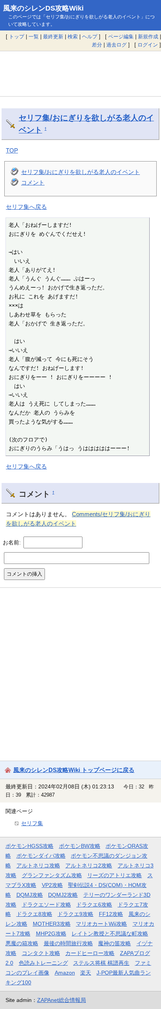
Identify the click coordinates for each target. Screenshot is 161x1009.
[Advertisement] (80, 73)
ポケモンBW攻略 (79, 846)
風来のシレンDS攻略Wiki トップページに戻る (73, 770)
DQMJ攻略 (29, 895)
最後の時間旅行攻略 (68, 943)
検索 (73, 36)
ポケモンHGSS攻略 (29, 846)
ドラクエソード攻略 (46, 904)
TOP (12, 150)
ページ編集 (121, 36)
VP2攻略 (52, 885)
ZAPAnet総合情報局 (61, 1000)
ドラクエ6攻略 (94, 904)
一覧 (34, 36)
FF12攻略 (111, 914)
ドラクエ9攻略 (75, 914)
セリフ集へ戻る (26, 206)
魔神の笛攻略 (114, 943)
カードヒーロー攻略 (89, 953)
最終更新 (53, 36)
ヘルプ (89, 36)
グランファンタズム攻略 (52, 875)
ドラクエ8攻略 (34, 914)
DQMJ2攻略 (63, 895)
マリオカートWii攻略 (101, 924)
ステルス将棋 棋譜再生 (101, 963)
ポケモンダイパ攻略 (41, 856)
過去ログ (116, 45)
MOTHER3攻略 (52, 924)
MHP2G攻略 (51, 933)
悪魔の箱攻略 (21, 943)
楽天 (85, 973)
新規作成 (148, 36)
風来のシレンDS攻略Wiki (43, 8)
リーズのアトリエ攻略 (114, 875)
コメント (33, 182)
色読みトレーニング (43, 963)
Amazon (65, 973)
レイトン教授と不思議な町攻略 (110, 933)
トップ (16, 36)
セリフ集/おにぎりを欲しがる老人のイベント (80, 172)
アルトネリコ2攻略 (88, 865)
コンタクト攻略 (41, 953)
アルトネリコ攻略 (38, 865)
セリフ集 (32, 823)
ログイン (148, 45)
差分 (97, 45)
